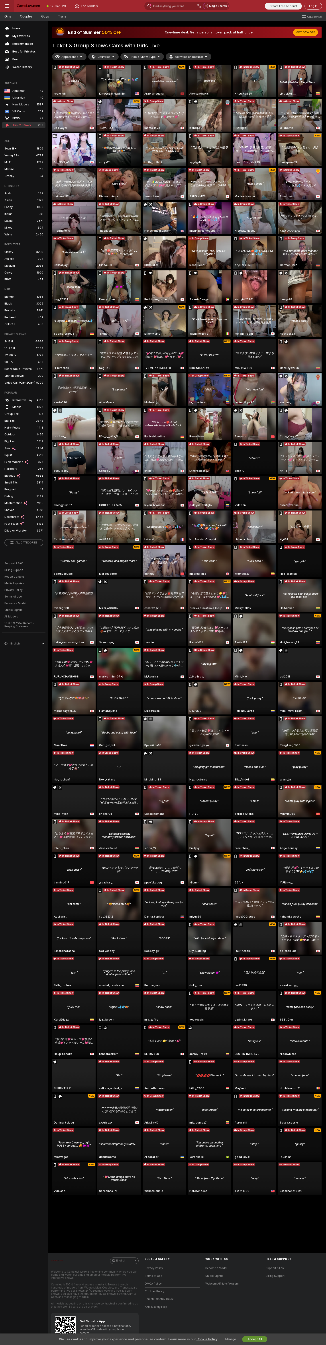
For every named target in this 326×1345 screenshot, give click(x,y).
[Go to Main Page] (28, 6)
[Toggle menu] (7, 6)
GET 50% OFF (305, 32)
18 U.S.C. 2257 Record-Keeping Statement (19, 625)
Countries (104, 56)
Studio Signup (13, 609)
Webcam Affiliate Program (222, 1283)
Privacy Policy (13, 590)
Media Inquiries (14, 583)
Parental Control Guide (159, 1299)
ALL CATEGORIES (26, 542)
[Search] (199, 6)
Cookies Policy (154, 1291)
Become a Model (15, 603)
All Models (11, 616)
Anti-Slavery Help (156, 1306)
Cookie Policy (206, 1339)
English (121, 1260)
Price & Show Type (142, 56)
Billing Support (13, 570)
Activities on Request (189, 56)
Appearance (69, 56)
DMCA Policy (153, 1283)
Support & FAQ (13, 563)
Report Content (14, 576)
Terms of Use (13, 596)
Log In (313, 6)
